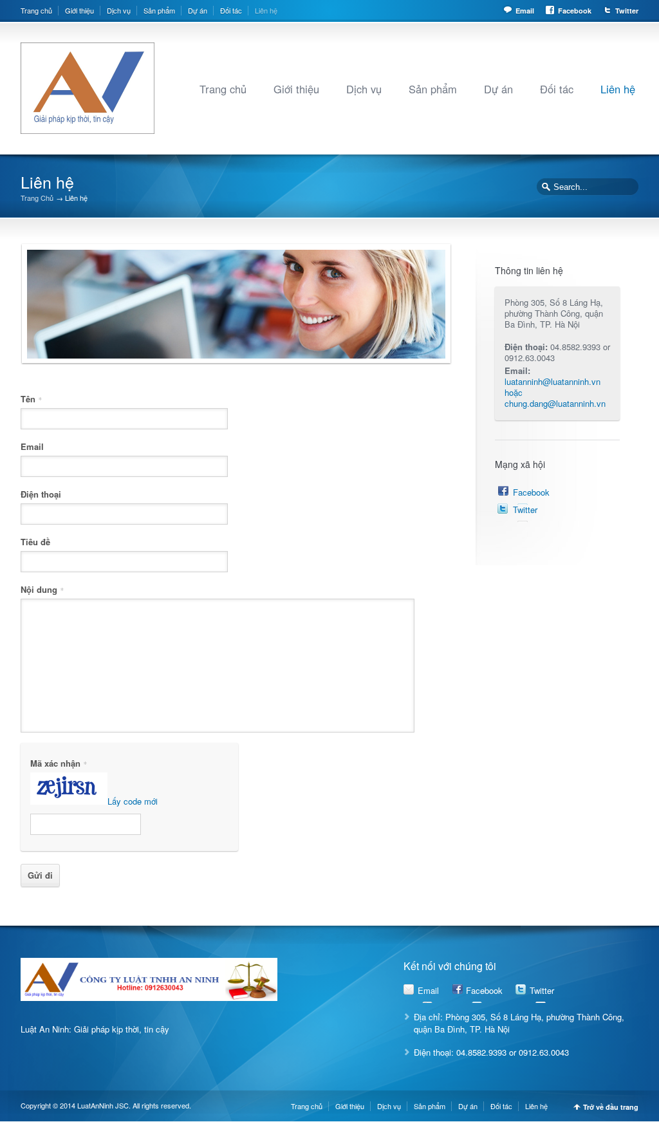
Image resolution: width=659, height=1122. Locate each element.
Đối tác (231, 10)
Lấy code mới (132, 801)
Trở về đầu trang (610, 1106)
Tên (31, 398)
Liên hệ (266, 10)
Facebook (574, 10)
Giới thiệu (79, 10)
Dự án (197, 10)
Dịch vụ (119, 10)
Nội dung (42, 588)
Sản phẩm (159, 10)
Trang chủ (36, 10)
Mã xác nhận (58, 762)
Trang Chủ (37, 197)
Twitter (626, 10)
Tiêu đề (35, 541)
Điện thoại (41, 493)
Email (524, 10)
